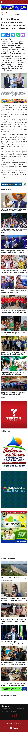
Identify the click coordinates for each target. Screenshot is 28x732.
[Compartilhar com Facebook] (8, 35)
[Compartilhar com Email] (23, 35)
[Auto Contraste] (10, 39)
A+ (2, 39)
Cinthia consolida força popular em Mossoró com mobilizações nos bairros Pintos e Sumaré (14, 230)
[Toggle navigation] (25, 2)
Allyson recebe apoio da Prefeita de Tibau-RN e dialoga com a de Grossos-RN (13, 393)
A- (6, 39)
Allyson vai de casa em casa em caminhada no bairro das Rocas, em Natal (13, 291)
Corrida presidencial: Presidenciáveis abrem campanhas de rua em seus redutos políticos (14, 271)
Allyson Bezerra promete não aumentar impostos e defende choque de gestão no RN (13, 251)
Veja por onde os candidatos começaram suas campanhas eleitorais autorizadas (13, 333)
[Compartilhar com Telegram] (13, 35)
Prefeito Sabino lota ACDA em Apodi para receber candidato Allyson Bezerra (13, 373)
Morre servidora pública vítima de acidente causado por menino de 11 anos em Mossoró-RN (14, 621)
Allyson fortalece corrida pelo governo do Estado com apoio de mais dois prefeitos (13, 353)
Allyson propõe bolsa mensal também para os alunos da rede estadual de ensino (13, 210)
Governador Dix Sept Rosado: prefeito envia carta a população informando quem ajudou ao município (14, 312)
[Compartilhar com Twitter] (3, 35)
